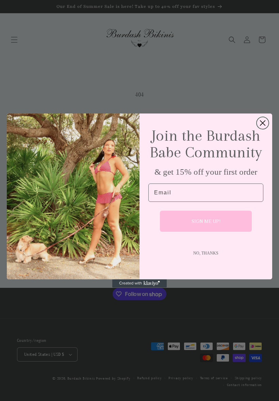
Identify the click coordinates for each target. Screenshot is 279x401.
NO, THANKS (205, 253)
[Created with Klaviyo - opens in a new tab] (139, 283)
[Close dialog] (263, 123)
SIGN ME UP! (206, 221)
